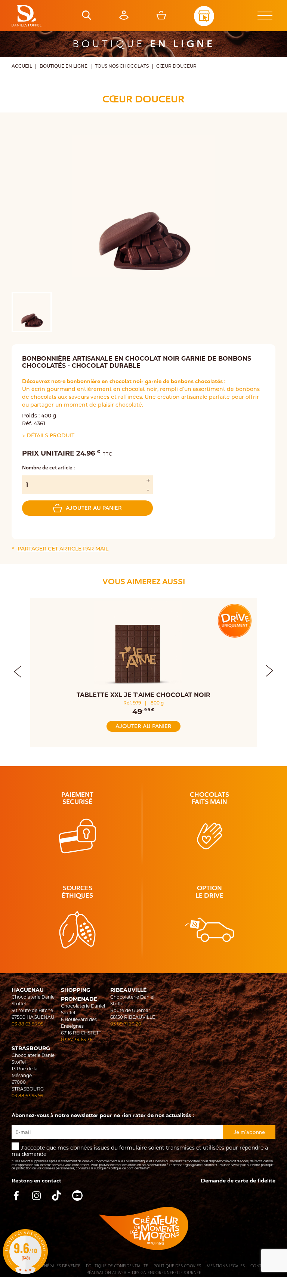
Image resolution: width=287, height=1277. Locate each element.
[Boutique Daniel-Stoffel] (26, 16)
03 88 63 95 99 (27, 1096)
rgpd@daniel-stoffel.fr (201, 1165)
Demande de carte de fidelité (238, 1180)
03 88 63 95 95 (27, 1024)
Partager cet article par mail (63, 549)
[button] (269, 670)
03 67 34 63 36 (76, 1040)
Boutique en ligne (63, 66)
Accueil (22, 66)
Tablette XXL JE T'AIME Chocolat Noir (143, 695)
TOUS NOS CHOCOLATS (122, 66)
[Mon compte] (124, 18)
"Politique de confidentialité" (128, 1168)
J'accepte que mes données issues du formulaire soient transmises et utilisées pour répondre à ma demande (143, 1158)
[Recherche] (86, 18)
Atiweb (119, 1272)
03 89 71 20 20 (125, 1024)
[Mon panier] (161, 18)
